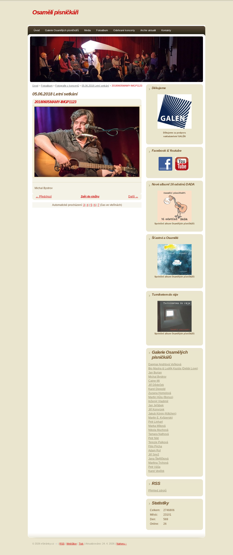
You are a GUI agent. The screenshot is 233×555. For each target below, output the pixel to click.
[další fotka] (134, 143)
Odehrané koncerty (124, 30)
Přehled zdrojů (157, 490)
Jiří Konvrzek (156, 409)
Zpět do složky (90, 196)
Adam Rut (154, 450)
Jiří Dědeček (156, 384)
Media (87, 30)
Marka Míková (157, 425)
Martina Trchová (158, 462)
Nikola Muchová (158, 430)
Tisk (81, 543)
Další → (133, 196)
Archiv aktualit (148, 30)
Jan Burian (155, 372)
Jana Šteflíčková (158, 458)
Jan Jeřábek (156, 405)
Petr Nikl (153, 438)
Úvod (37, 30)
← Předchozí (44, 196)
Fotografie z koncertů (67, 85)
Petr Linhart (155, 421)
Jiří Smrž (153, 454)
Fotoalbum (102, 30)
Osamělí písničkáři (55, 12)
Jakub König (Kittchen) (162, 413)
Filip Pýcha (155, 446)
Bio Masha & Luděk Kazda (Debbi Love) (173, 368)
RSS (61, 543)
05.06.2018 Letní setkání (95, 85)
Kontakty (166, 30)
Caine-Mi (154, 380)
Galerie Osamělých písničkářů (62, 30)
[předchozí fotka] (40, 143)
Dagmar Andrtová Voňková (164, 364)
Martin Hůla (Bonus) (160, 397)
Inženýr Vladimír (158, 401)
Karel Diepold (156, 389)
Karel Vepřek (156, 471)
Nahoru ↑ (121, 543)
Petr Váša (154, 466)
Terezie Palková (158, 442)
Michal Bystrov (157, 376)
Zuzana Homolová (159, 393)
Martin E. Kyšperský (160, 417)
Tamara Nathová (158, 434)
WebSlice (71, 543)
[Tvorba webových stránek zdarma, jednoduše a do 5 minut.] (56, 544)
